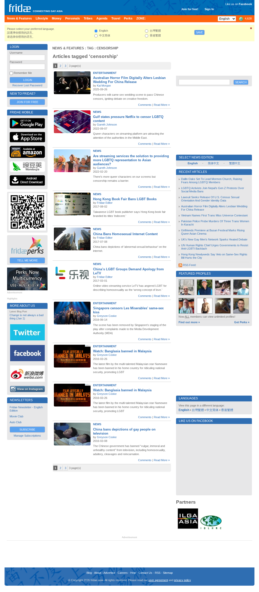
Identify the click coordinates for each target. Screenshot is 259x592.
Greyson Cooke (107, 315)
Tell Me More (27, 260)
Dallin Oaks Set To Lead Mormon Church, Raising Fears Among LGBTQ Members (211, 180)
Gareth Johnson (107, 124)
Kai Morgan (104, 85)
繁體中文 (234, 163)
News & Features (68, 48)
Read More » (162, 104)
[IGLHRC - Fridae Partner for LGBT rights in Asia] (211, 528)
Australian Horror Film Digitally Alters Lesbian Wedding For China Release (129, 80)
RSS (157, 572)
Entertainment (105, 72)
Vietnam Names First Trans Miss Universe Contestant (214, 215)
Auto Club (15, 422)
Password (16, 62)
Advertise (109, 572)
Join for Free (27, 102)
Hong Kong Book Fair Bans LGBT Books (125, 199)
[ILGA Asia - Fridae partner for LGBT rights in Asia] (188, 528)
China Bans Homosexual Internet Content (125, 234)
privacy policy (182, 580)
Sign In (209, 9)
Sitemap (168, 572)
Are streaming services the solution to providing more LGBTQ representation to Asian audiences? (131, 160)
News (97, 111)
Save (199, 32)
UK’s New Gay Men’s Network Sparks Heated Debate (214, 239)
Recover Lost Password (27, 85)
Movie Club (16, 416)
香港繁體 (227, 410)
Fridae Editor (105, 202)
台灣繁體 (198, 410)
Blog (89, 572)
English (184, 410)
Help (133, 572)
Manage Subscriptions (27, 435)
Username (16, 52)
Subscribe (27, 429)
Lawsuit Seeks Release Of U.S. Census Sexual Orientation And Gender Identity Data (210, 199)
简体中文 (213, 163)
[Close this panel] (251, 29)
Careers (123, 572)
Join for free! (189, 9)
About (97, 572)
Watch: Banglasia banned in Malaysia (122, 351)
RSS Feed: (189, 265)
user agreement (158, 580)
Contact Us (145, 572)
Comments (145, 104)
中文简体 (212, 410)
